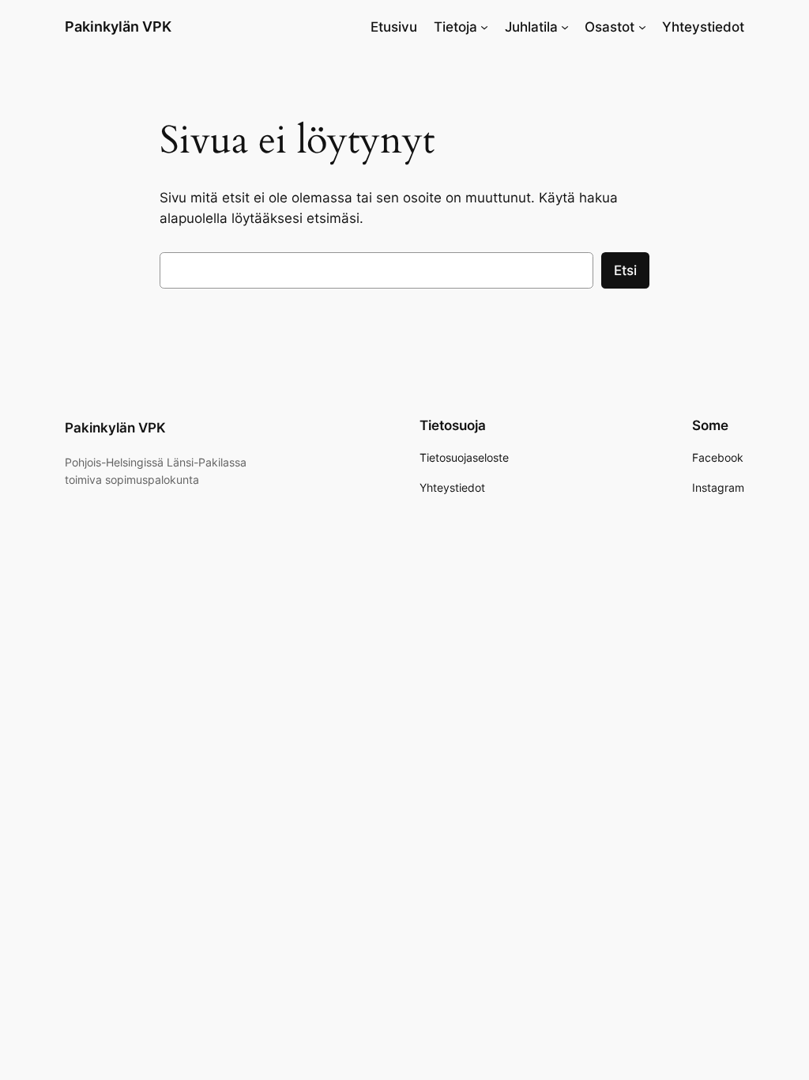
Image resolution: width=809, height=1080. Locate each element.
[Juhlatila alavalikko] (565, 27)
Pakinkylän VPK (118, 26)
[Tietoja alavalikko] (484, 27)
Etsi (625, 270)
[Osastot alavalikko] (642, 27)
